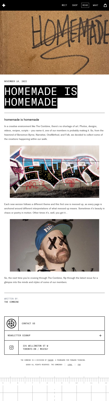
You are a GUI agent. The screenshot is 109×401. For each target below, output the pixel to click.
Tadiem (50, 360)
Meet (64, 5)
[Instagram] (11, 347)
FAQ (79, 365)
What (95, 5)
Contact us (28, 323)
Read (85, 5)
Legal (70, 365)
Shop (74, 5)
